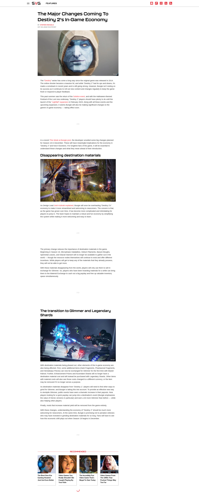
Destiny (48, 81)
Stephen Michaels (47, 25)
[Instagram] (161, 4)
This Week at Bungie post (60, 140)
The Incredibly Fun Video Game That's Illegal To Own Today (87, 478)
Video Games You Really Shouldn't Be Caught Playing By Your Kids (66, 479)
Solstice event (79, 96)
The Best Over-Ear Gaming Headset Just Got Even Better (46, 478)
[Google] (166, 4)
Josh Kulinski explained (63, 205)
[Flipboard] (156, 4)
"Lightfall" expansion (60, 102)
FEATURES (51, 3)
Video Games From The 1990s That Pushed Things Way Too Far (108, 479)
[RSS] (170, 4)
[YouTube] (151, 4)
